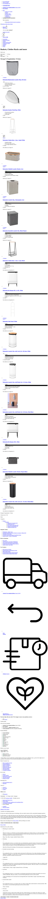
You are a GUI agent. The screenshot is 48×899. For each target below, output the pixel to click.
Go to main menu (6, 1)
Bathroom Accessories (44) (12, 523)
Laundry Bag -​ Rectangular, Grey (13, 199)
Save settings (3, 896)
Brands (4, 520)
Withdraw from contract (4, 809)
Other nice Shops (6, 807)
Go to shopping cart (6, 3)
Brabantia (7, 522)
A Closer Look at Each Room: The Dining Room (12, 535)
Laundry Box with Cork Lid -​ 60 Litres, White (16, 351)
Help (4, 10)
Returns (6, 12)
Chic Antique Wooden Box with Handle (10, 542)
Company (4, 806)
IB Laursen (5, 540)
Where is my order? (8, 11)
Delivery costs (7, 13)
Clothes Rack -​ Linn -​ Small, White (14, 140)
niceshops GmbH (9, 798)
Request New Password (7, 776)
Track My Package (6, 777)
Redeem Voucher (6, 778)
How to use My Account (7, 762)
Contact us (7, 15)
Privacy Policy (5, 801)
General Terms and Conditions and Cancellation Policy (13, 802)
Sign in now (5, 28)
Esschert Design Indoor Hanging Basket (10, 552)
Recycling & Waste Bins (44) (12, 525)
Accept (2, 822)
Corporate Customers (7, 770)
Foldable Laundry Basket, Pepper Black (15, 471)
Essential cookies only (8, 822)
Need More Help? (6, 769)
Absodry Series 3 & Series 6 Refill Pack (10, 541)
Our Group (5, 788)
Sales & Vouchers (6, 768)
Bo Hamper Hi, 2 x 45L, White (13, 290)
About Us (4, 787)
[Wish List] (4, 34)
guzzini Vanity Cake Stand (8, 544)
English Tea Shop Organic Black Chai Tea (11, 543)
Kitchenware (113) (10, 524)
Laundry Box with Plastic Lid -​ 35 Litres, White (17, 382)
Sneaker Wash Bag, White (12, 110)
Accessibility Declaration (7, 803)
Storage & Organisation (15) (12, 526)
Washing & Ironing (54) (11, 527)
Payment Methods (6, 763)
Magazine (4, 783)
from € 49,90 (11, 7)
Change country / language (12, 796)
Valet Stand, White (10, 321)
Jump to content (6, 2)
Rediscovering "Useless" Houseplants (10, 536)
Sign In (4, 774)
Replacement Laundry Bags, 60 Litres (14, 79)
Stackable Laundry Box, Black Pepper (15, 230)
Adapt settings (15, 822)
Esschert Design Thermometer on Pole (10, 550)
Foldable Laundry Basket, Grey (13, 169)
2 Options (4, 77)
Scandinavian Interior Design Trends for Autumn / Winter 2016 (14, 532)
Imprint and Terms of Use (7, 800)
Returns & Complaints (7, 767)
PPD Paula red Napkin (7, 549)
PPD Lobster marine (6, 551)
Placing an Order (6, 766)
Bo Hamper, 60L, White (11, 441)
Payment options (8, 14)
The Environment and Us (7, 782)
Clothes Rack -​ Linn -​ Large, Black (14, 260)
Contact (4, 789)
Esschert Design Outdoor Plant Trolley (10, 553)
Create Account (6, 775)
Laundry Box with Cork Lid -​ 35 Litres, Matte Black (18, 501)
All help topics (8, 16)
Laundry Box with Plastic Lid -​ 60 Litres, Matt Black (18, 412)
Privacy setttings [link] (6, 804)
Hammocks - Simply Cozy (8, 531)
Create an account (6, 32)
